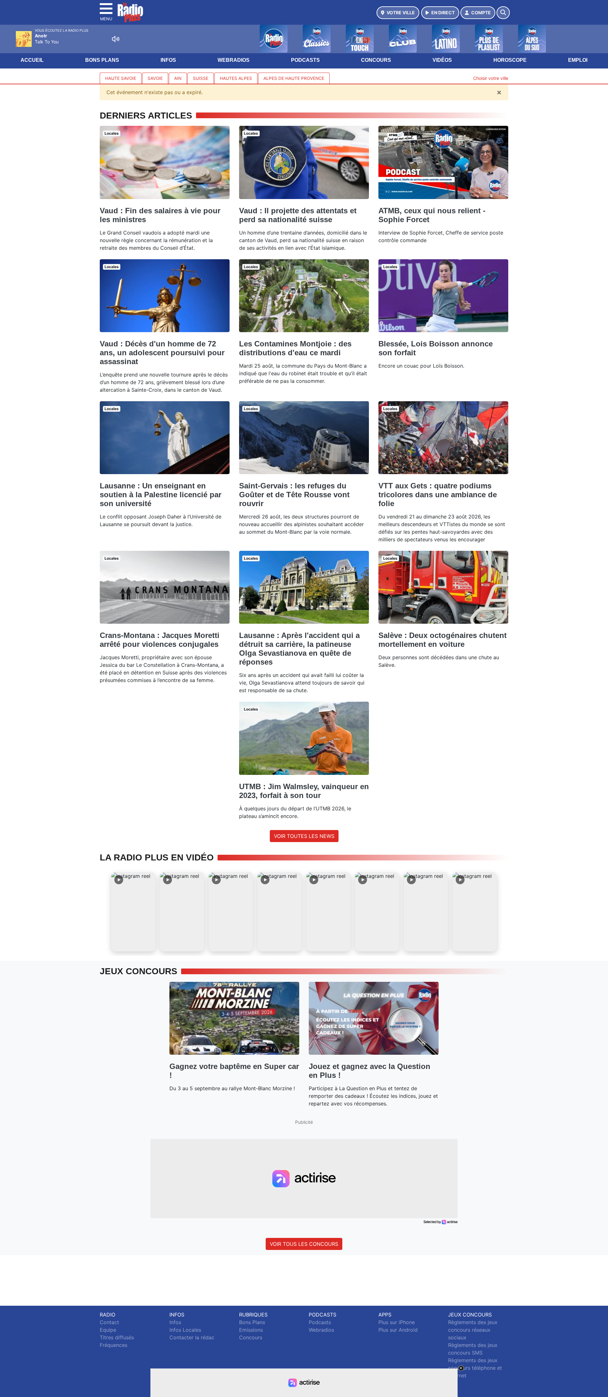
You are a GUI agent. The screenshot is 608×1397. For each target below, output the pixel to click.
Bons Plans (102, 60)
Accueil (32, 60)
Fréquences (113, 1345)
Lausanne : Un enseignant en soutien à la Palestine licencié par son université (160, 494)
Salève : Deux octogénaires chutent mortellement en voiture (442, 639)
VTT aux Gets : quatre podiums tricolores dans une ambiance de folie (437, 494)
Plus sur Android (398, 1330)
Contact (109, 1322)
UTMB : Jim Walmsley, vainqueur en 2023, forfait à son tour (304, 791)
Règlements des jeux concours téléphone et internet (475, 1368)
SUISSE (200, 78)
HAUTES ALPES (236, 78)
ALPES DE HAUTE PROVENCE (293, 78)
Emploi (577, 60)
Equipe (108, 1330)
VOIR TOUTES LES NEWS (304, 836)
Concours (376, 60)
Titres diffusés (117, 1337)
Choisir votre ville (490, 78)
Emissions (251, 1330)
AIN (177, 78)
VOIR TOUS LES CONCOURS (304, 1244)
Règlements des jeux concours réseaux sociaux (472, 1330)
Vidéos (442, 60)
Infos (168, 60)
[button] (133, 911)
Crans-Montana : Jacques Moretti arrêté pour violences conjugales (159, 639)
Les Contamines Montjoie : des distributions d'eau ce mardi (295, 348)
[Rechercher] (503, 12)
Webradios (234, 60)
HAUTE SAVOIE (120, 78)
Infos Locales (185, 1330)
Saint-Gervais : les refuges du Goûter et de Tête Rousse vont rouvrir (294, 494)
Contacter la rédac (191, 1337)
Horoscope (510, 60)
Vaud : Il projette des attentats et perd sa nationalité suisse (298, 215)
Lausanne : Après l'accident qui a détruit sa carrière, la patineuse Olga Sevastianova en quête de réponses (299, 648)
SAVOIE (155, 78)
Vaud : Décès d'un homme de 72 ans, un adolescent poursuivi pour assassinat (162, 352)
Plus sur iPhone (396, 1322)
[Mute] (115, 39)
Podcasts (305, 60)
